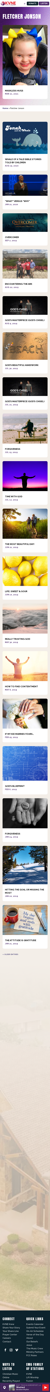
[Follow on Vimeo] (16, 1350)
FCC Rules (31, 1355)
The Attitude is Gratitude (20, 940)
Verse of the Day (35, 1334)
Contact (7, 1341)
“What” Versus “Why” (17, 201)
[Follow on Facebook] (5, 1350)
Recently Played (11, 1381)
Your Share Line (11, 1331)
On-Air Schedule (35, 1331)
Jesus (29, 1345)
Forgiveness (12, 449)
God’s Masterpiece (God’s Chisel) (24, 320)
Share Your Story (11, 1327)
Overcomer (12, 237)
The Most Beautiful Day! (19, 544)
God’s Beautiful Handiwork (21, 365)
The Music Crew (34, 1348)
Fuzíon (29, 1381)
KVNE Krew (8, 1324)
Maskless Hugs (14, 90)
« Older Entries (10, 954)
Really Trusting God (17, 639)
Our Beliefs (32, 1341)
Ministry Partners (34, 1352)
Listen (44, 3)
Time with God (13, 496)
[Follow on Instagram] (11, 1350)
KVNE (29, 1374)
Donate (32, 3)
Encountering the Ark (18, 284)
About (29, 1338)
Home (5, 108)
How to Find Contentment (21, 686)
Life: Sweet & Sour (16, 591)
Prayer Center (10, 1334)
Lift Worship (32, 1377)
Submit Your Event (35, 1327)
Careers (7, 1338)
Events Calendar (34, 1324)
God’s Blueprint (15, 786)
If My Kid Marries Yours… (19, 734)
